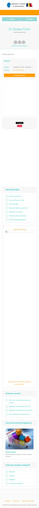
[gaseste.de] (19, 5)
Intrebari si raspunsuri (16, 212)
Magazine (12, 479)
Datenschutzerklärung (28, 501)
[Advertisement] (19, 155)
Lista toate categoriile (15, 483)
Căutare (29, 19)
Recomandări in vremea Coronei (19, 414)
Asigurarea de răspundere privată (19, 406)
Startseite (7, 501)
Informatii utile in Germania (17, 216)
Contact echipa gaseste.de (17, 219)
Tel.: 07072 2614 (18, 70)
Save (20, 126)
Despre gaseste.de (15, 196)
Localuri (11, 475)
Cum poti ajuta (13, 204)
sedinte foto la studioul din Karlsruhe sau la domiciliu (19, 383)
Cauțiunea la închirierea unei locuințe (20, 410)
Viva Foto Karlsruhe (19, 229)
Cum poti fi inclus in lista (16, 200)
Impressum (16, 501)
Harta (11, 19)
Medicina (12, 472)
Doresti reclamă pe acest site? (18, 208)
